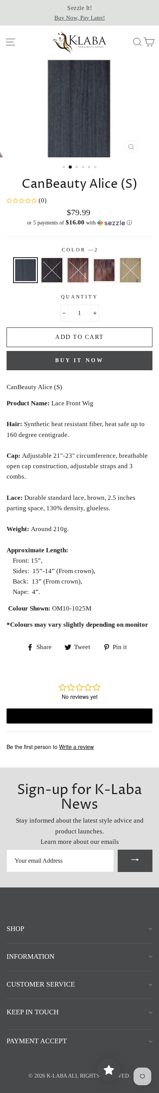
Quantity (79, 297)
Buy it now (79, 360)
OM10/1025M (130, 270)
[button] (79, 222)
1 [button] (64, 168)
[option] (79, 12)
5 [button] (90, 168)
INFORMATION (30, 956)
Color (80, 250)
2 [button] (71, 167)
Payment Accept (37, 1041)
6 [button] (96, 168)
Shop (15, 929)
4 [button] (84, 168)
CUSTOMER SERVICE (41, 984)
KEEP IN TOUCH (33, 1012)
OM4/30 (104, 270)
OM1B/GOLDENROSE (78, 270)
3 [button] (78, 168)
